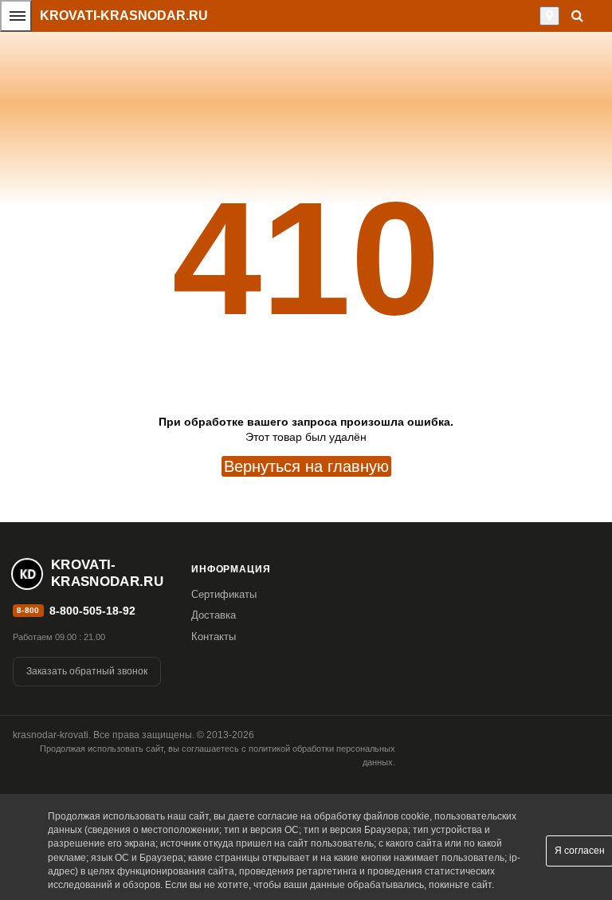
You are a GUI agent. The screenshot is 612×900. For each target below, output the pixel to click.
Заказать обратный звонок (86, 671)
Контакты (213, 637)
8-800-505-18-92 (92, 610)
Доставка (213, 615)
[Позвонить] (535, 16)
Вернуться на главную (306, 466)
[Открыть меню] (16, 16)
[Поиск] (577, 15)
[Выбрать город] (549, 16)
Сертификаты (224, 594)
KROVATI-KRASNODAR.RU (124, 15)
